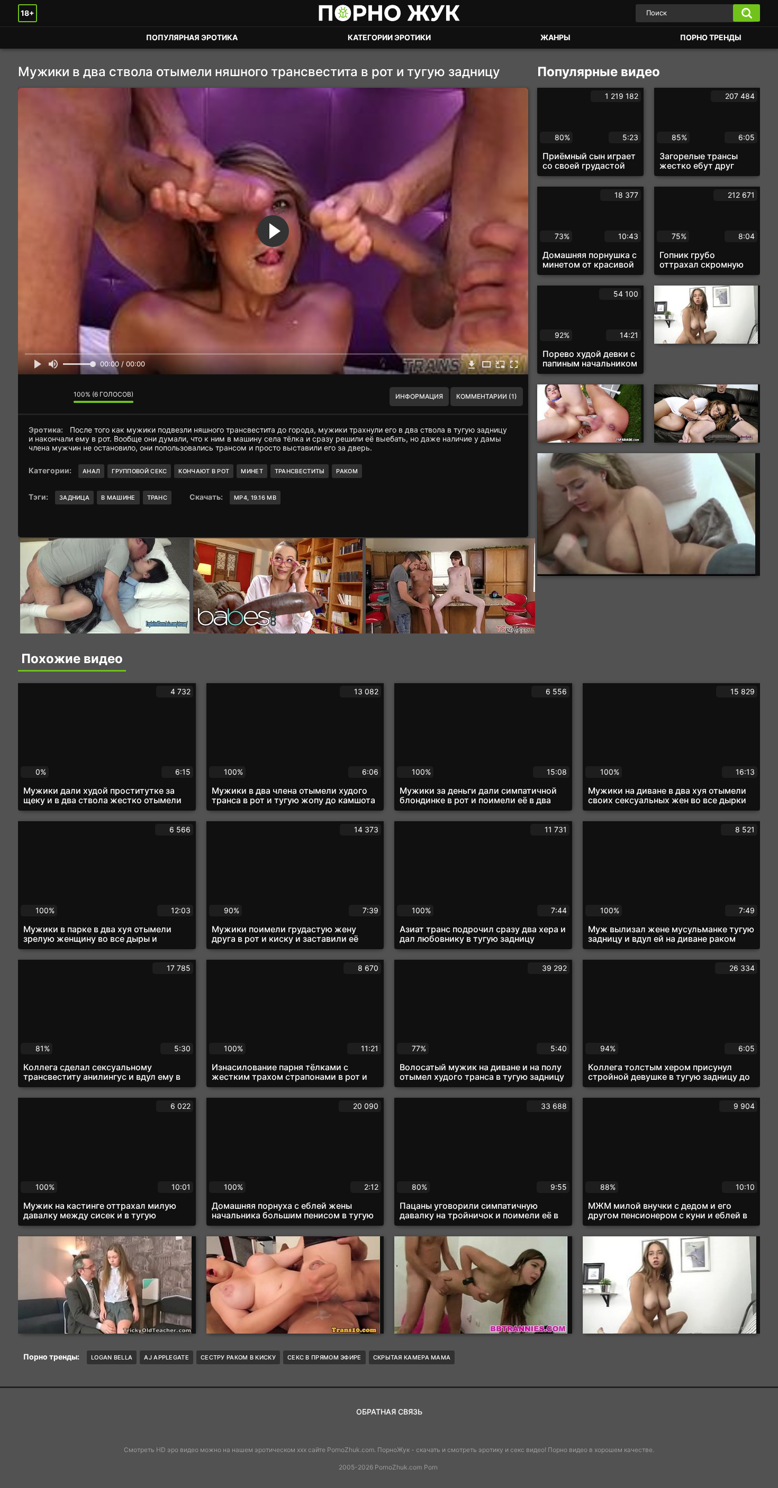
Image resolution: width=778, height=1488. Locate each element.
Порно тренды (710, 37)
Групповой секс (139, 471)
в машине (118, 497)
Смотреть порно (36, 38)
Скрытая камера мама (412, 1357)
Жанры (555, 37)
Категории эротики (389, 37)
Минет (252, 471)
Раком (347, 471)
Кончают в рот (203, 471)
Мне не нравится (57, 396)
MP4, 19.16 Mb (255, 497)
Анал (91, 471)
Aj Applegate (166, 1357)
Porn (431, 1467)
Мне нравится (33, 396)
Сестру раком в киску (238, 1357)
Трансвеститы (300, 471)
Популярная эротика (192, 37)
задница (74, 497)
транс (157, 497)
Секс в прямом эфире (324, 1357)
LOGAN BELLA (111, 1357)
